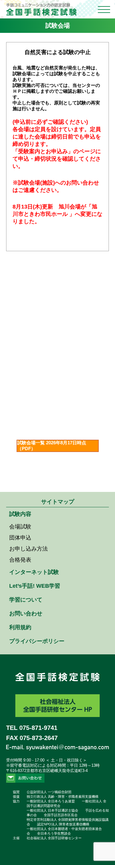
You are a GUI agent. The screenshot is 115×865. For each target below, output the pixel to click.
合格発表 (20, 560)
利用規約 (20, 627)
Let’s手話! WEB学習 (34, 586)
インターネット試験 (34, 572)
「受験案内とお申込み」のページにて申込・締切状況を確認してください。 (57, 158)
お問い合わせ (25, 613)
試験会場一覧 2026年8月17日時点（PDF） (51, 445)
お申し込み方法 (28, 549)
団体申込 (20, 538)
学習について (25, 600)
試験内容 (20, 514)
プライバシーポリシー (36, 641)
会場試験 (20, 527)
